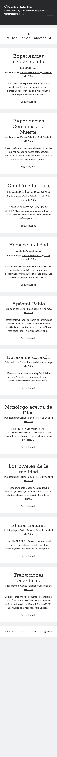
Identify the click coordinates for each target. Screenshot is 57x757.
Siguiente (47, 631)
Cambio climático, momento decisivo (28, 189)
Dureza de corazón (28, 357)
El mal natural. (28, 525)
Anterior (9, 631)
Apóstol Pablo (28, 304)
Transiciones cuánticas (29, 578)
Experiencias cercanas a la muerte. (28, 62)
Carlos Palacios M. (30, 72)
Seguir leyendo (28, 101)
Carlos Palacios (18, 6)
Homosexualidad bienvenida (28, 248)
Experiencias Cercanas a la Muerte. (28, 127)
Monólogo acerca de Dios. (28, 410)
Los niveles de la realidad (28, 469)
